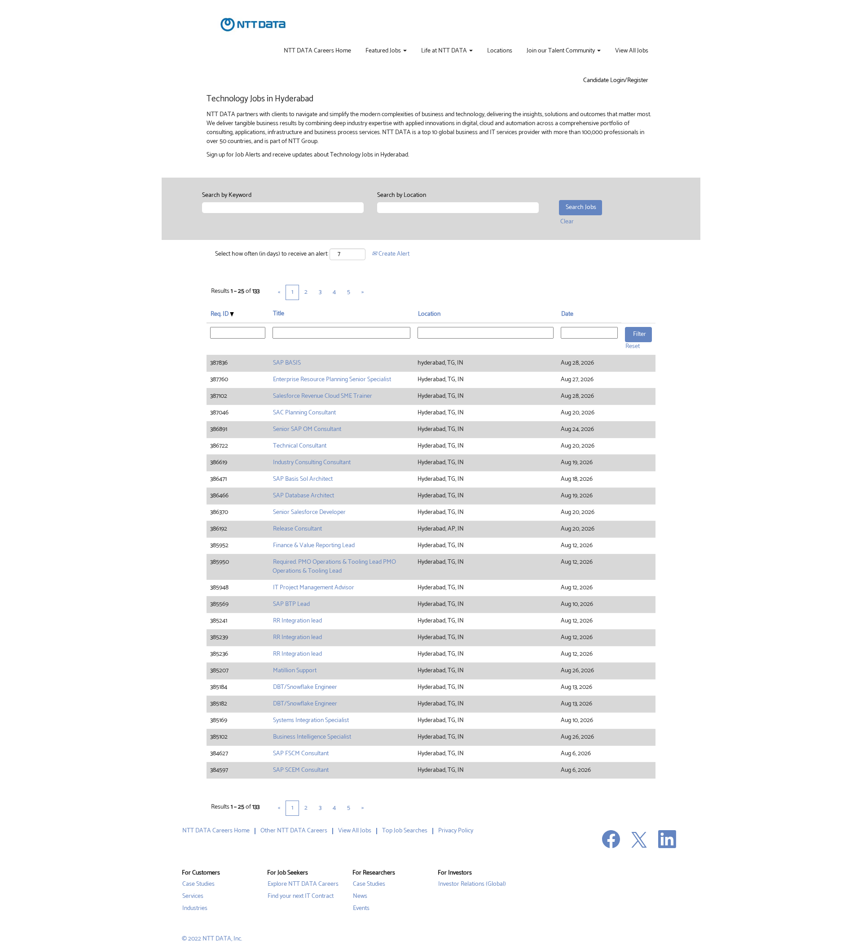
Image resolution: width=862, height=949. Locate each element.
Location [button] (429, 314)
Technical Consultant (299, 446)
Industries (194, 908)
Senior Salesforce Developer (309, 512)
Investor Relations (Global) (472, 884)
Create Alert (393, 254)
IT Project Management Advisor (313, 588)
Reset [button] (632, 346)
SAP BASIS (287, 363)
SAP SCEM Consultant (301, 770)
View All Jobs (631, 51)
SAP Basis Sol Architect (303, 479)
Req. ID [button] (220, 314)
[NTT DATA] (253, 24)
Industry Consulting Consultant (312, 462)
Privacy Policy (455, 831)
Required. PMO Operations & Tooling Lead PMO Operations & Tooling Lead (334, 566)
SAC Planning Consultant (304, 413)
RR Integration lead (297, 621)
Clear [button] (567, 222)
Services (192, 896)
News (360, 896)
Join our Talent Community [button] (561, 51)
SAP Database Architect (303, 496)
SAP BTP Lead (291, 604)
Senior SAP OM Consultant (307, 429)
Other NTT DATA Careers (293, 831)
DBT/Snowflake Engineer (305, 687)
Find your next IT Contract (301, 896)
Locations (499, 51)
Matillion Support (295, 671)
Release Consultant (297, 529)
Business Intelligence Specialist (312, 737)
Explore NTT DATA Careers (303, 884)
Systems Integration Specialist (311, 720)
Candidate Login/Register (615, 80)
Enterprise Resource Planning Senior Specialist (332, 379)
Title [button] (278, 314)
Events (361, 908)
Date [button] (567, 314)
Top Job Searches (404, 831)
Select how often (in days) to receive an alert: (271, 254)
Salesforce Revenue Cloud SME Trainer (322, 396)
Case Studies (198, 884)
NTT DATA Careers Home (317, 51)
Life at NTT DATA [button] (444, 51)
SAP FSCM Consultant (301, 754)
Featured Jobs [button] (383, 51)
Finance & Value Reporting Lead (314, 545)
